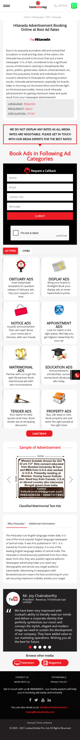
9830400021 (37, 689)
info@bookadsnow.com (53, 707)
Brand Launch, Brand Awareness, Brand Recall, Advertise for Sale (59, 277)
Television (27, 662)
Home (27, 17)
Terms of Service (44, 722)
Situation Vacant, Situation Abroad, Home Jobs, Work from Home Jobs (59, 323)
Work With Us (22, 681)
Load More (39, 433)
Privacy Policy (58, 681)
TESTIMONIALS (58, 677)
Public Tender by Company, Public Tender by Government (21, 409)
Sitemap (31, 722)
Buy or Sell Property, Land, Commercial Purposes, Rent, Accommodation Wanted (59, 409)
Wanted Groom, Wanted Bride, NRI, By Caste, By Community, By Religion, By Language (21, 367)
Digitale (54, 734)
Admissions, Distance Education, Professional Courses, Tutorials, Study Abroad (59, 365)
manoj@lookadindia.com (40, 712)
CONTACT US (22, 677)
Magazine (54, 662)
